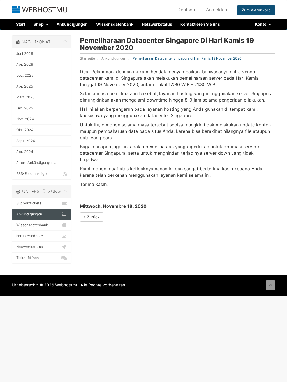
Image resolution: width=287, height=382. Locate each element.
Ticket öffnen (27, 258)
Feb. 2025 (24, 108)
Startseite (87, 58)
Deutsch (186, 9)
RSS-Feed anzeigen (32, 173)
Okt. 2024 (24, 130)
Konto (261, 24)
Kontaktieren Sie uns (200, 24)
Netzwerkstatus (157, 24)
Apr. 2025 (24, 86)
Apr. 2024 (24, 152)
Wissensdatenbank (114, 24)
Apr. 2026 (24, 64)
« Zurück (92, 216)
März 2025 (25, 97)
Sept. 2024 (25, 141)
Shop (39, 24)
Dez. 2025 (25, 75)
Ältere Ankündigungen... (36, 163)
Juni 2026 (24, 53)
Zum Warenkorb (256, 10)
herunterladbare (29, 236)
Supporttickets (28, 203)
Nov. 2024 (25, 119)
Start (20, 24)
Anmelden (216, 9)
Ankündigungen (72, 24)
